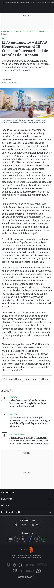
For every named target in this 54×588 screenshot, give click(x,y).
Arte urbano (31, 379)
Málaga (42, 31)
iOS (37, 525)
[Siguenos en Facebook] (30, 539)
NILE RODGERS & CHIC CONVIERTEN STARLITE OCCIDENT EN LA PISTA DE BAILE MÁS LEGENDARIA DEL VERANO (29, 440)
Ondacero (5, 31)
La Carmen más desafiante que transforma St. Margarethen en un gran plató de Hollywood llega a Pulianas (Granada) (30, 422)
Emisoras (18, 31)
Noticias (4, 34)
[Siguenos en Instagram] (23, 539)
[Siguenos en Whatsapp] (44, 539)
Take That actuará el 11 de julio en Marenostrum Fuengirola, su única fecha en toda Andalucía (28, 403)
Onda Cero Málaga (12, 379)
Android (22, 525)
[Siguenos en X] (37, 539)
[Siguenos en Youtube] (10, 539)
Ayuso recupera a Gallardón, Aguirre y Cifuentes (18, 2)
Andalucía (30, 31)
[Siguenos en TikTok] (17, 539)
